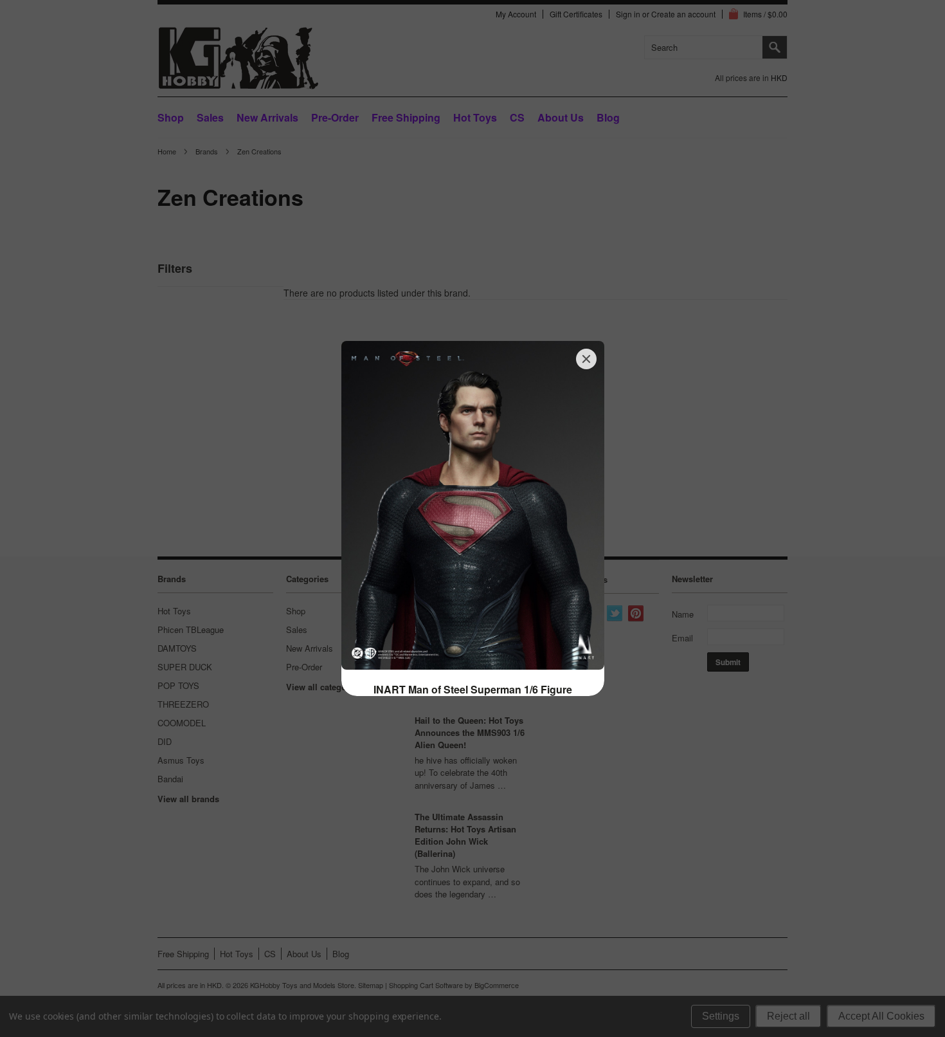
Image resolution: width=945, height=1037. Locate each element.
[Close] (586, 359)
